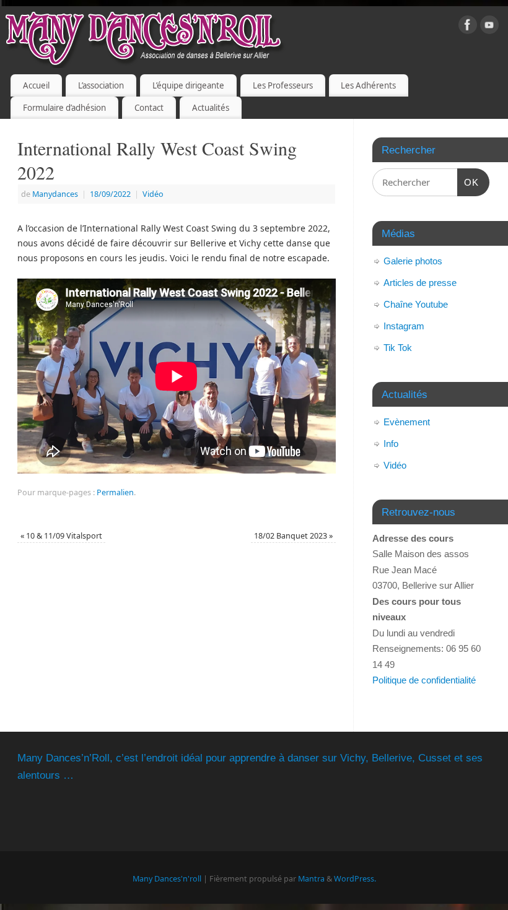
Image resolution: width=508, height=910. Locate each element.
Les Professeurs (283, 85)
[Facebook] (467, 26)
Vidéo (153, 194)
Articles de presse (420, 282)
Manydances (55, 194)
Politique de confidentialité (424, 680)
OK (468, 182)
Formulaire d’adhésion (64, 107)
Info (390, 443)
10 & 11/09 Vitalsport (61, 536)
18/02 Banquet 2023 (293, 536)
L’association (101, 85)
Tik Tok (397, 347)
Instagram (403, 326)
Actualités (210, 107)
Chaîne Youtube (415, 304)
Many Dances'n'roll (167, 878)
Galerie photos (412, 261)
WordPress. (355, 878)
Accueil (36, 85)
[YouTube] (489, 26)
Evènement (406, 422)
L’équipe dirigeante (188, 85)
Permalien (115, 492)
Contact (149, 107)
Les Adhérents (368, 85)
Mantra (311, 878)
